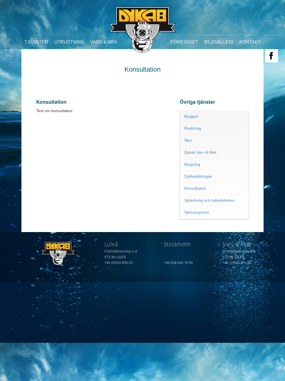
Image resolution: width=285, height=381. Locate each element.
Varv (188, 140)
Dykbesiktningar (198, 176)
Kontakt (250, 42)
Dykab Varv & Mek (200, 152)
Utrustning (69, 42)
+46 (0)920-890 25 (118, 262)
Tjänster (36, 42)
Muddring (192, 128)
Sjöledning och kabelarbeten (209, 200)
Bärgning (192, 164)
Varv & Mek (103, 42)
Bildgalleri (218, 42)
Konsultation (195, 188)
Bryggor (191, 116)
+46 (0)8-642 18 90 (178, 262)
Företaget (184, 42)
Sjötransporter (196, 212)
